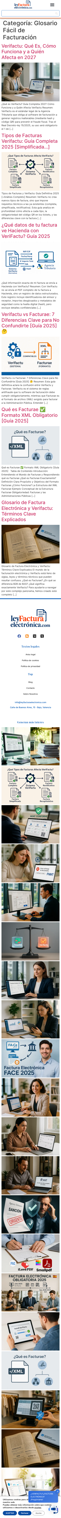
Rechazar (24, 1513)
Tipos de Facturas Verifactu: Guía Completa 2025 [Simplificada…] (29, 141)
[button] (52, 4)
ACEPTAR (10, 1513)
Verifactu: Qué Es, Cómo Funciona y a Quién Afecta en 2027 (28, 51)
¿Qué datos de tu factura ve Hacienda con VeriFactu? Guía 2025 (29, 230)
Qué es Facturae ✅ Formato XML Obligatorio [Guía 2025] (29, 415)
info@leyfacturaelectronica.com (30, 702)
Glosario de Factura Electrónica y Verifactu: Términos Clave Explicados (27, 511)
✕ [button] (57, 1491)
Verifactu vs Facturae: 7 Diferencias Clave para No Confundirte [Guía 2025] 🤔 (30, 322)
